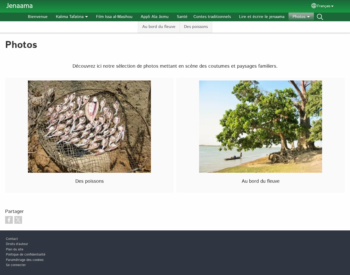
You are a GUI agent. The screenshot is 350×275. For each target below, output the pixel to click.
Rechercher (320, 17)
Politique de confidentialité (25, 254)
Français (323, 6)
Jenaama (19, 6)
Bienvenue (38, 17)
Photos (299, 17)
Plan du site (14, 249)
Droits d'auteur (17, 244)
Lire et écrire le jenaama (261, 17)
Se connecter (16, 265)
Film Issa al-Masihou (114, 17)
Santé (182, 17)
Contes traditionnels (212, 17)
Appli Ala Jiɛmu (155, 17)
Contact (12, 239)
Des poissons (196, 27)
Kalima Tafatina (70, 17)
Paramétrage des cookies (25, 260)
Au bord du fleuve (159, 27)
